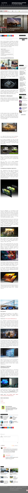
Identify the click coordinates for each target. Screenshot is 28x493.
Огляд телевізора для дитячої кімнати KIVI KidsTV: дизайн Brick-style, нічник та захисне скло (6, 482)
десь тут (15, 137)
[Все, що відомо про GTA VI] (20, 101)
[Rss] (20, 38)
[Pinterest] (4, 35)
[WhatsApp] (9, 35)
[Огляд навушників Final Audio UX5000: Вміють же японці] (2, 422)
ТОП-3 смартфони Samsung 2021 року (11, 318)
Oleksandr (11, 456)
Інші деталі (2, 53)
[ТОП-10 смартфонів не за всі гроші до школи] (20, 111)
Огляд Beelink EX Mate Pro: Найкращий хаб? (15, 422)
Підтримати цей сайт (23, 114)
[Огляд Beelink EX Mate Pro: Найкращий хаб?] (11, 422)
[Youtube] (24, 39)
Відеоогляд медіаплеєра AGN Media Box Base (4, 473)
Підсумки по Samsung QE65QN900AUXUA (7, 54)
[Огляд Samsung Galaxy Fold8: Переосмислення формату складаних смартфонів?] (20, 108)
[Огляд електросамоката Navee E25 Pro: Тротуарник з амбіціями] (11, 417)
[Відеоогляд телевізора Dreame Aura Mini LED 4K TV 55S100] (14, 470)
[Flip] (13, 35)
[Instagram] (26, 38)
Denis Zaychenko (9, 406)
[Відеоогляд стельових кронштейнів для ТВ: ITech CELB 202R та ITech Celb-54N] (11, 477)
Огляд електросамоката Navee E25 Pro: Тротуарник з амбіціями (15, 418)
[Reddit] (25, 38)
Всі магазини (3, 402)
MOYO (2, 401)
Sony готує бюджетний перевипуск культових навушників (23, 68)
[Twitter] (21, 38)
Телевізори (5, 27)
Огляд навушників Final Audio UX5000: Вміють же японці (6, 422)
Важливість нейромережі (4, 51)
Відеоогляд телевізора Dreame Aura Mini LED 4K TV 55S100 (14, 474)
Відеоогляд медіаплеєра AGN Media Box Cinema (6, 477)
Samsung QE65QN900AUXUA (5, 50)
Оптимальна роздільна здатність (5, 52)
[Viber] (11, 35)
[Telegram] (8, 35)
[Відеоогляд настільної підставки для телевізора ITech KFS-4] (11, 482)
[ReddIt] (6, 35)
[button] (16, 11)
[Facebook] (1, 35)
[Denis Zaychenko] (3, 408)
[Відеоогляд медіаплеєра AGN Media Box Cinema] (2, 477)
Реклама (2, 27)
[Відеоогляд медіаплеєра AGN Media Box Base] (5, 470)
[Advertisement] (9, 107)
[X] (3, 35)
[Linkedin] (24, 38)
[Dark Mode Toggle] (27, 490)
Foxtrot (2, 399)
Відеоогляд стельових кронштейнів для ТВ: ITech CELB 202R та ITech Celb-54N (15, 477)
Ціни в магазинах (3, 55)
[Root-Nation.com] (4, 11)
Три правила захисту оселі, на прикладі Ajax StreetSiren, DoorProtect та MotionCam (6, 418)
